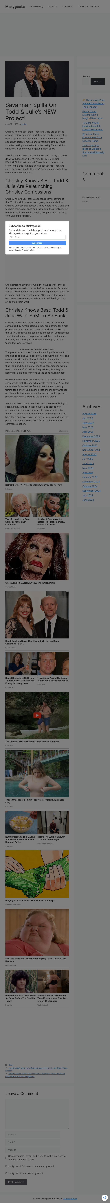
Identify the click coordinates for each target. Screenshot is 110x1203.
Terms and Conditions (88, 6)
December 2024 (91, 481)
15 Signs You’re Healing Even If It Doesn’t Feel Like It (92, 126)
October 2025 (89, 445)
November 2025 (91, 440)
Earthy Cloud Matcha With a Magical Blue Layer (92, 115)
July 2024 (87, 495)
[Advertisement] (55, 33)
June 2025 (88, 463)
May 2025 (87, 468)
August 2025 (89, 454)
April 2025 (87, 472)
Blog (10, 1065)
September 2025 (91, 450)
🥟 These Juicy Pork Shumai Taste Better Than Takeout (93, 103)
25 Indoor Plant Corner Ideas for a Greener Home (92, 137)
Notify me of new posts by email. (25, 1173)
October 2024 (89, 486)
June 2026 (88, 422)
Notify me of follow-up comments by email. (31, 1166)
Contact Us (68, 6)
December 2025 (91, 436)
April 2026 (88, 431)
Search (86, 76)
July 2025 (87, 459)
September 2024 (91, 490)
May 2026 (87, 427)
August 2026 (89, 413)
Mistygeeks (15, 7)
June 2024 (88, 499)
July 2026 (87, 418)
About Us (52, 6)
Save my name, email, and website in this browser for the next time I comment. (37, 1158)
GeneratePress (70, 1198)
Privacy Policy (36, 6)
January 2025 (89, 477)
